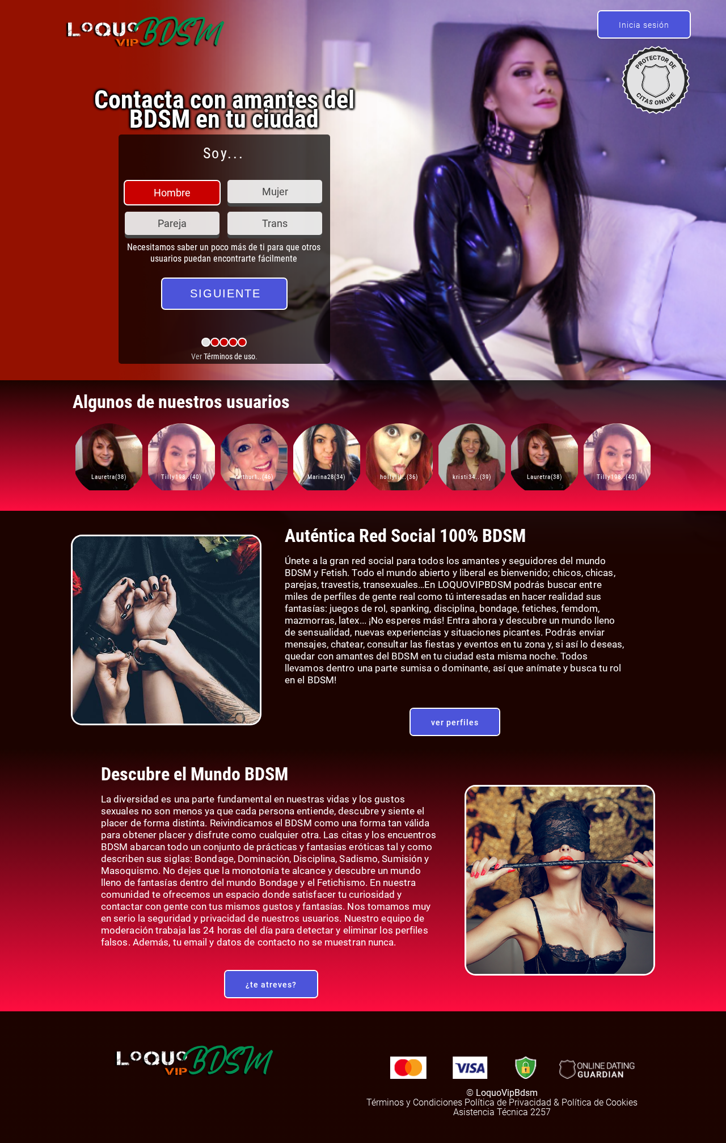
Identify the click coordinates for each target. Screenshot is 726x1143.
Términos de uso (229, 356)
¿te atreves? (271, 984)
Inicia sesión (644, 25)
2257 (540, 1112)
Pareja (172, 223)
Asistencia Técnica (490, 1112)
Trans (275, 223)
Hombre (172, 193)
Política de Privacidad (508, 1102)
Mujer (275, 191)
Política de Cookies (600, 1102)
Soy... (223, 153)
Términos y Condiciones (414, 1102)
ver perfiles (455, 722)
